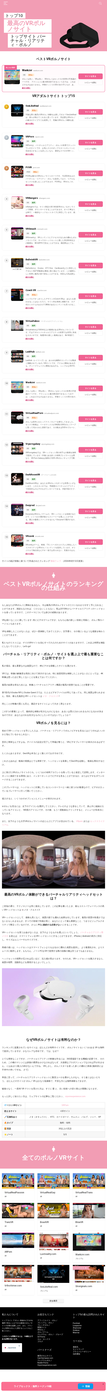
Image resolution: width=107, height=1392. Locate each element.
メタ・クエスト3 (50, 696)
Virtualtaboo (33, 321)
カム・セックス (43, 1339)
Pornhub (76, 1323)
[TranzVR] (18, 1204)
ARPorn (8, 1252)
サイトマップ (78, 1349)
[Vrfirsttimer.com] (18, 1266)
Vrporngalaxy (33, 444)
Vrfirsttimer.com (13, 1285)
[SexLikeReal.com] (53, 1266)
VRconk (30, 536)
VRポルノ (41, 1330)
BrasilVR (44, 1222)
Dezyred (30, 505)
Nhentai (76, 1333)
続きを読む (26, 88)
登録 (87, 1386)
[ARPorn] (18, 1234)
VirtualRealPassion (14, 1192)
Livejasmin (77, 1326)
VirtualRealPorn (34, 413)
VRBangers (32, 198)
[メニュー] (6, 3)
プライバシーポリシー (82, 1352)
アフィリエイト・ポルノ (47, 1320)
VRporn (79, 821)
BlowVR (79, 1222)
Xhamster (77, 1328)
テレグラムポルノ (44, 1360)
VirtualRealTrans (84, 1192)
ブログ (40, 1341)
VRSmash (31, 228)
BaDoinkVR (32, 259)
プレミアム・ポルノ (45, 1323)
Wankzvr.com (82, 1254)
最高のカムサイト (44, 1356)
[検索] (100, 3)
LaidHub (30, 351)
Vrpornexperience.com (47, 1365)
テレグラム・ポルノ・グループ (50, 1334)
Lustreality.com (48, 1254)
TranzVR (9, 1222)
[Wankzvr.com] (89, 1234)
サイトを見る (90, 76)
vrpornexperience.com (75, 1096)
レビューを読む (91, 82)
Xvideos (76, 1330)
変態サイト (42, 1327)
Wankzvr (27, 70)
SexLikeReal (32, 105)
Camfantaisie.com (45, 1358)
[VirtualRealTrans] (89, 1175)
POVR (29, 167)
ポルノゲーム (42, 1332)
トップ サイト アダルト (11, 1320)
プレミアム (79, 1258)
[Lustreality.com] (53, 1234)
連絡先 (75, 1347)
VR (5, 1196)
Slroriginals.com (83, 1286)
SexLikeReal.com (49, 1287)
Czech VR (31, 290)
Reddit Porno (42, 1363)
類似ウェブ (55, 561)
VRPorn (30, 136)
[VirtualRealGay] (53, 1175)
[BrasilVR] (53, 1204)
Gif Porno (41, 1337)
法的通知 (76, 1354)
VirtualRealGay (47, 1192)
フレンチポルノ (43, 1325)
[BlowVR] (89, 1204)
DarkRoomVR (33, 474)
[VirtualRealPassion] (18, 1175)
